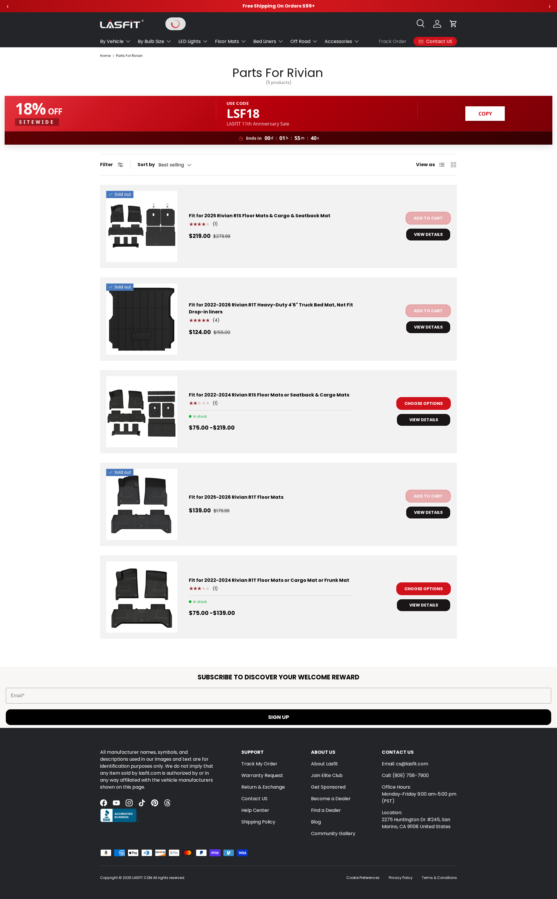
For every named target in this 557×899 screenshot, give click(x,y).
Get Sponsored (328, 787)
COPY (485, 113)
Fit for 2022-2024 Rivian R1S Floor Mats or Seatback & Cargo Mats (269, 395)
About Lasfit (324, 763)
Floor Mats (227, 41)
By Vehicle (112, 41)
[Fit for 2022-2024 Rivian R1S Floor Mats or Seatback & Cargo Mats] (141, 411)
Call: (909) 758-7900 (405, 775)
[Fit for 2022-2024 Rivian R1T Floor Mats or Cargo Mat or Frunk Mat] (141, 597)
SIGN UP (278, 717)
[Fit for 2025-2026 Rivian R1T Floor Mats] (141, 504)
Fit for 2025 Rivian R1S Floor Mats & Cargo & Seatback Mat (259, 215)
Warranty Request (262, 775)
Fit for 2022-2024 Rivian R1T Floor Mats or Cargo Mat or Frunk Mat (269, 580)
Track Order (392, 41)
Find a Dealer (326, 810)
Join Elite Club (327, 775)
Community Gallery (333, 833)
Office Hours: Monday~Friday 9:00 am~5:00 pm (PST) (419, 794)
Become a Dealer (331, 798)
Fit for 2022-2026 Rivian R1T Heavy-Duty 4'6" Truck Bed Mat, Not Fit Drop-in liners (271, 308)
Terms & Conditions (439, 877)
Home (105, 56)
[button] (453, 23)
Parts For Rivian (129, 56)
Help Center (255, 810)
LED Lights (189, 41)
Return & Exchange (263, 787)
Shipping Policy (258, 822)
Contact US (254, 798)
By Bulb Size (151, 41)
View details (428, 234)
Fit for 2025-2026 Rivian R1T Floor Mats (236, 497)
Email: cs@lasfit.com (405, 763)
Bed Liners (264, 41)
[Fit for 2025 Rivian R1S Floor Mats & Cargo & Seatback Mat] (141, 226)
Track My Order (259, 763)
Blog (316, 822)
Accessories (338, 41)
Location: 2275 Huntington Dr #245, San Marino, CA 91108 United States (416, 819)
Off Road (300, 41)
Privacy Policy (401, 877)
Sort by (146, 164)
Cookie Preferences (362, 877)
